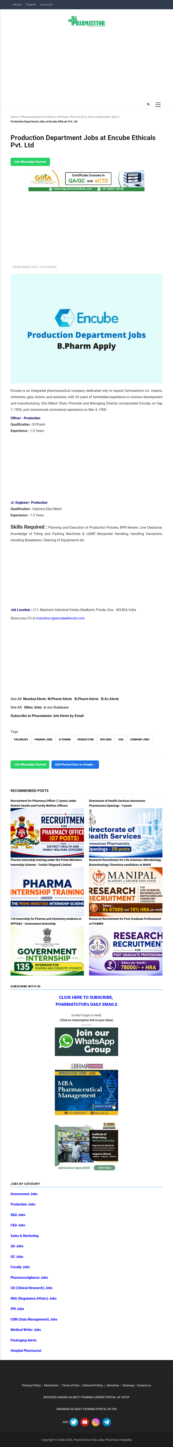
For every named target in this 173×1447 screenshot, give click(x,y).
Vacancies (46, 4)
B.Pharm (65, 739)
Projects (31, 4)
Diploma (106, 739)
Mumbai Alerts (35, 699)
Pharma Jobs (43, 739)
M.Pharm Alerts (60, 699)
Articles (17, 4)
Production (85, 739)
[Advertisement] (86, 62)
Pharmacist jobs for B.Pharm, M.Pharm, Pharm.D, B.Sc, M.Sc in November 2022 (69, 116)
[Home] (86, 21)
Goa (120, 739)
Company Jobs (139, 739)
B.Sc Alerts (110, 699)
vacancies (21, 739)
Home (14, 116)
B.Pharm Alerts (86, 699)
